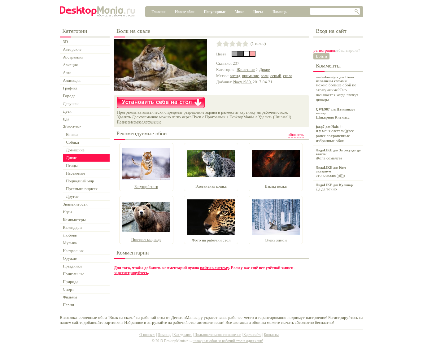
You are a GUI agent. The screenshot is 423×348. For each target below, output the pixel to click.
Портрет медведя (146, 239)
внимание (250, 75)
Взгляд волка (276, 186)
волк (264, 75)
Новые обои (184, 12)
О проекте (147, 335)
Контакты (271, 335)
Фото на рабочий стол (211, 240)
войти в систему (214, 267)
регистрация (324, 50)
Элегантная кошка (211, 186)
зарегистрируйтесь (131, 272)
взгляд (235, 75)
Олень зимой (276, 240)
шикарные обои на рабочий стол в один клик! (228, 341)
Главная (158, 12)
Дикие (264, 69)
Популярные (214, 12)
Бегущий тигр (146, 186)
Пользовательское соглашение (139, 122)
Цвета (258, 12)
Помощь (279, 12)
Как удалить (182, 335)
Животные (246, 69)
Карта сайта (252, 335)
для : (337, 88)
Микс (239, 12)
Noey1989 (242, 82)
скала (287, 75)
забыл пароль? (347, 50)
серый (275, 75)
